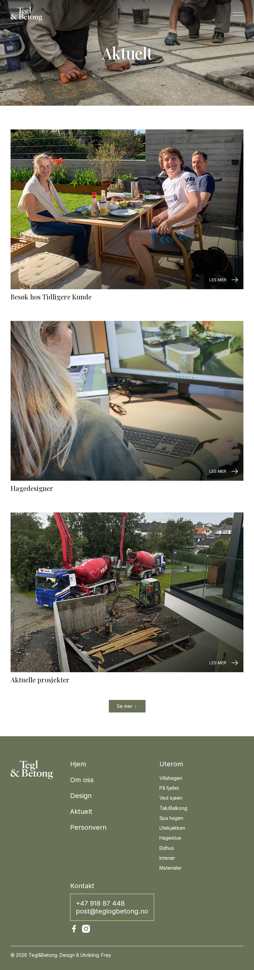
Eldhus (166, 848)
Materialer (170, 868)
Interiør (167, 858)
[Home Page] (26, 14)
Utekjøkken (172, 828)
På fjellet (169, 788)
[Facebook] (74, 929)
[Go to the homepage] (32, 769)
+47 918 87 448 (100, 903)
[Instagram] (86, 929)
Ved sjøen (170, 798)
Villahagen (170, 778)
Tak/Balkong (173, 808)
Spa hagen (171, 818)
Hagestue (170, 838)
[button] (238, 14)
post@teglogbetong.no (112, 911)
